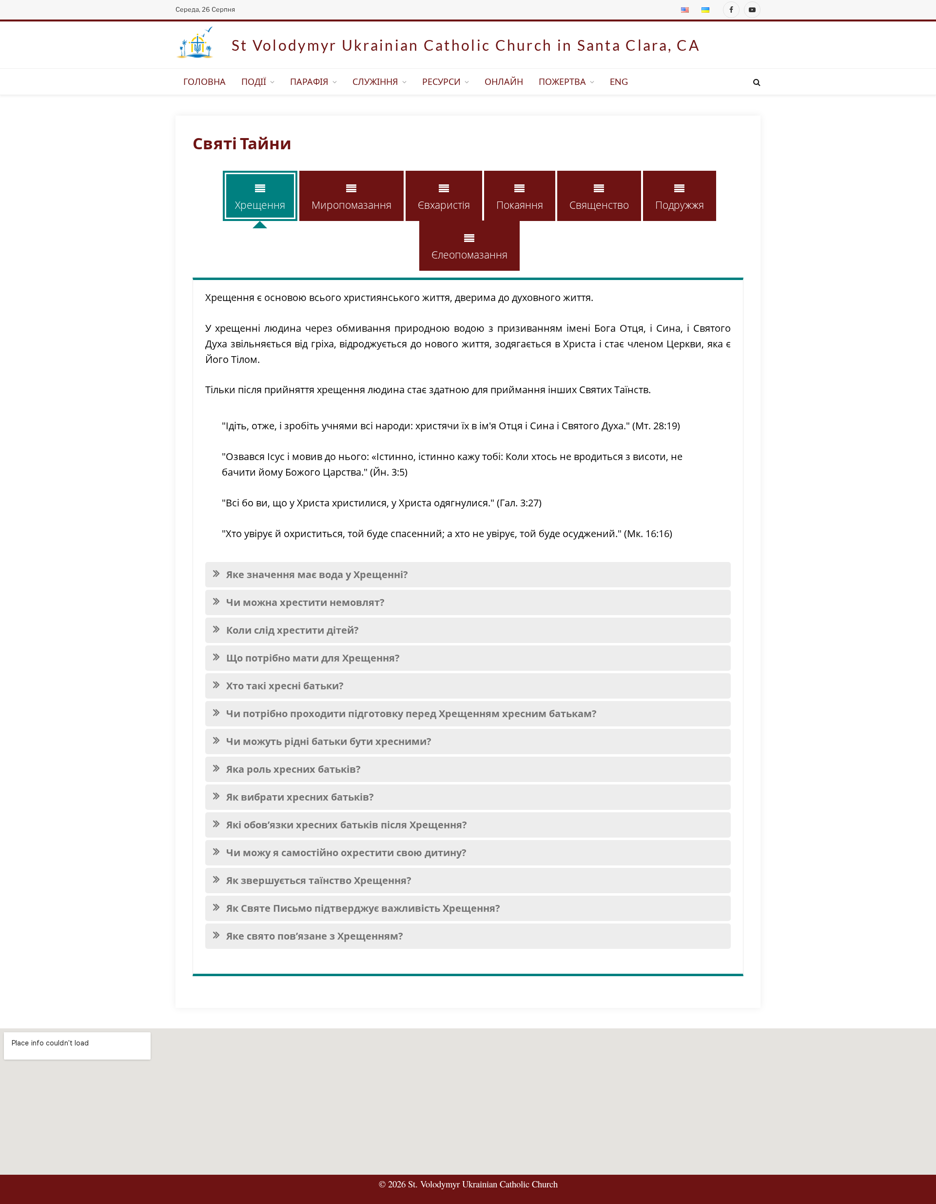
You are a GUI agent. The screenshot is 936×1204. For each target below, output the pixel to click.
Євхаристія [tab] (444, 205)
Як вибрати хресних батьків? (300, 796)
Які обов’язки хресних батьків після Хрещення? (346, 824)
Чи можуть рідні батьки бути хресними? (328, 741)
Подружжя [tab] (679, 205)
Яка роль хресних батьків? (293, 769)
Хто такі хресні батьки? (285, 685)
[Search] (755, 82)
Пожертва (562, 81)
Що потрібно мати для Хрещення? (313, 657)
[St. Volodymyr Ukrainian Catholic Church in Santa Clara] (195, 44)
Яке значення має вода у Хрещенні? (317, 574)
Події (253, 81)
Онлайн (504, 81)
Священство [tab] (599, 205)
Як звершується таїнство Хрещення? (318, 880)
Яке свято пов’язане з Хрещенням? (314, 936)
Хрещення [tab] (260, 205)
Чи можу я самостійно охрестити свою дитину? (346, 852)
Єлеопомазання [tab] (469, 254)
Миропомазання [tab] (351, 205)
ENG (619, 81)
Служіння (375, 81)
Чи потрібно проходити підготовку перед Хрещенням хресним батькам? (411, 713)
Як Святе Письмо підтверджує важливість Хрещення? (363, 908)
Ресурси (441, 81)
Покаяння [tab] (519, 205)
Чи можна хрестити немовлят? (305, 602)
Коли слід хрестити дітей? (292, 630)
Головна (204, 81)
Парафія (309, 81)
